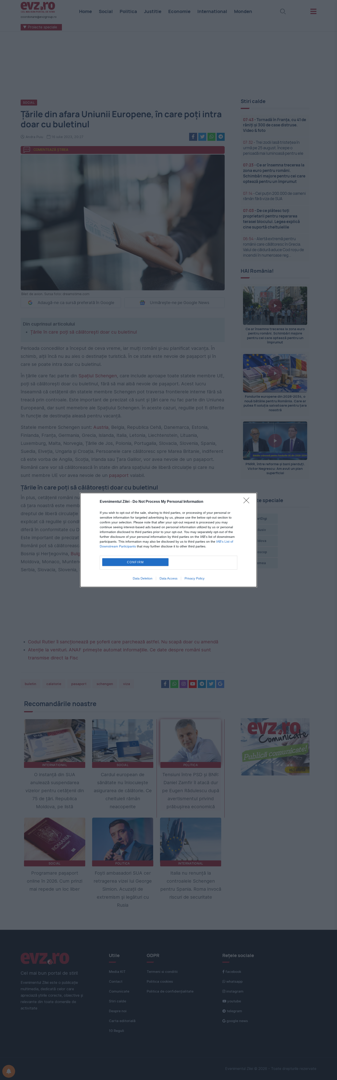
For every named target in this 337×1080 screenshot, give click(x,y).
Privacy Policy (194, 578)
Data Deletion (142, 578)
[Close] (247, 502)
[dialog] (168, 540)
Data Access (168, 578)
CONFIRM (135, 562)
